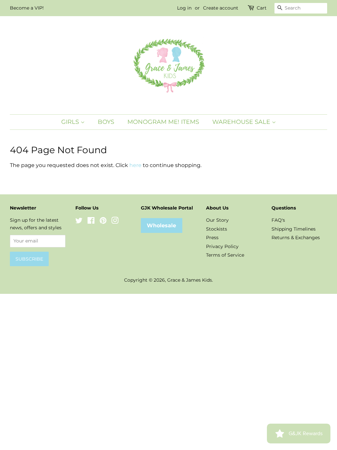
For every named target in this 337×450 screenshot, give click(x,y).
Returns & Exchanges (296, 237)
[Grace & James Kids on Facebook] (91, 221)
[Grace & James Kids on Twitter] (79, 221)
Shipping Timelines (294, 229)
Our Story (217, 220)
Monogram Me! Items (163, 122)
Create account (220, 8)
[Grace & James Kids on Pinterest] (103, 221)
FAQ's (278, 220)
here (135, 165)
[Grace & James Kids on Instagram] (114, 221)
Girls (71, 122)
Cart (262, 8)
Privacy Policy (222, 246)
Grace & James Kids (189, 280)
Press (212, 237)
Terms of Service (225, 255)
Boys (106, 122)
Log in (184, 8)
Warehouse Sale (242, 122)
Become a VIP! (27, 8)
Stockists (216, 229)
